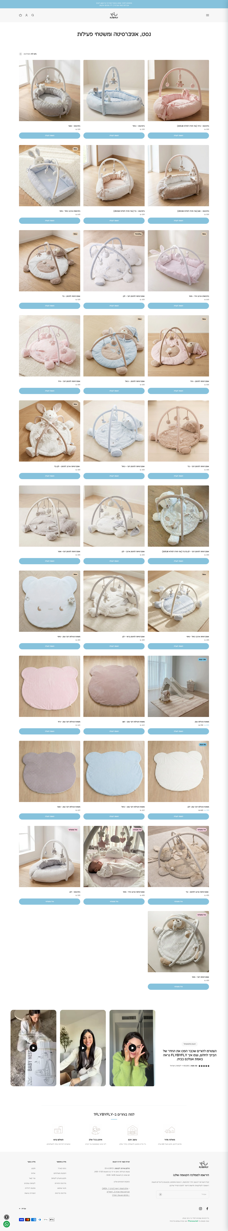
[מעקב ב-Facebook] (207, 1208)
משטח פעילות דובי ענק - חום (133, 722)
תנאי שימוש (61, 1188)
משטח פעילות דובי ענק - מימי (69, 636)
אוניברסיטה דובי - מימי (200, 977)
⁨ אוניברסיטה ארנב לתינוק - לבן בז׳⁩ (67, 466)
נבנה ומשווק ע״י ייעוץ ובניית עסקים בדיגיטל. (189, 1221)
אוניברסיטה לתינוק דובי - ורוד (69, 381)
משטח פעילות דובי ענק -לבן (198, 807)
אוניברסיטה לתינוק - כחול (135, 381)
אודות (33, 1173)
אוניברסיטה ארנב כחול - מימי (198, 636)
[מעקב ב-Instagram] (200, 1208)
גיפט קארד (62, 1168)
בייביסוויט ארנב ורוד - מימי (199, 296)
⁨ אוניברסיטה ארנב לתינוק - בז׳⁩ (197, 892)
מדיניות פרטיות (60, 1193)
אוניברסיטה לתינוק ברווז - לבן (133, 636)
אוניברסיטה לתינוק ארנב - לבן (133, 551)
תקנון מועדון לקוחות (58, 1178)
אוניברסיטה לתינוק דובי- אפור (69, 551)
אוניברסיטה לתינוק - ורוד (199, 381)
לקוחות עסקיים (29, 1183)
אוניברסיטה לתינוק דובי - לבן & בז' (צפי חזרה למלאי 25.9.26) (185, 551)
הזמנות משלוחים (60, 1173)
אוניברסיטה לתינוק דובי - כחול (133, 466)
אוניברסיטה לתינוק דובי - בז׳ (198, 466)
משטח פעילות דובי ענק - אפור (68, 807)
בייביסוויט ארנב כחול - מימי (70, 211)
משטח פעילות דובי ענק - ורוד (69, 722)
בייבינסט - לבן (75, 892)
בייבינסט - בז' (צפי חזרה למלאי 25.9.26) (129, 211)
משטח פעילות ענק (202, 722)
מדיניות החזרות (60, 1183)
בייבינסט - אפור (74, 126)
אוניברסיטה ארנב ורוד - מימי (134, 892)
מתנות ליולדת (30, 1188)
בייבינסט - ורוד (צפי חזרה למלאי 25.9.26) (193, 126)
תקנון (33, 1168)
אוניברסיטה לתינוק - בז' (71, 296)
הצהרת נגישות (30, 1193)
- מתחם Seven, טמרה (121, 1195)
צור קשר (32, 1178)
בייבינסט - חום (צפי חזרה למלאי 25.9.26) (193, 211)
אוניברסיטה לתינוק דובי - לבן (134, 296)
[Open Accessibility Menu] (6, 1217)
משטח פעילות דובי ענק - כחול (133, 807)
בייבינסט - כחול (139, 126)
